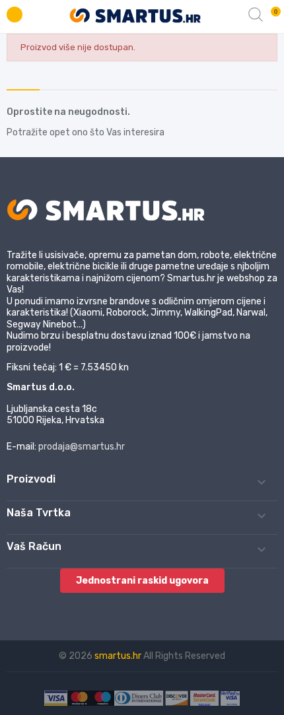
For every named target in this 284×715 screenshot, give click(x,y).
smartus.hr (118, 656)
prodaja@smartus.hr (81, 446)
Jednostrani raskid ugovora (142, 580)
